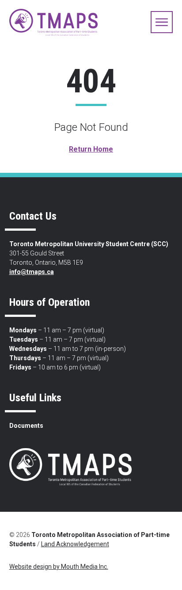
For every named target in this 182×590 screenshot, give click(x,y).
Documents (26, 425)
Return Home (91, 149)
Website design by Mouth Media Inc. (58, 566)
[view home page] (53, 22)
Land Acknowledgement (75, 544)
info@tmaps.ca (31, 271)
